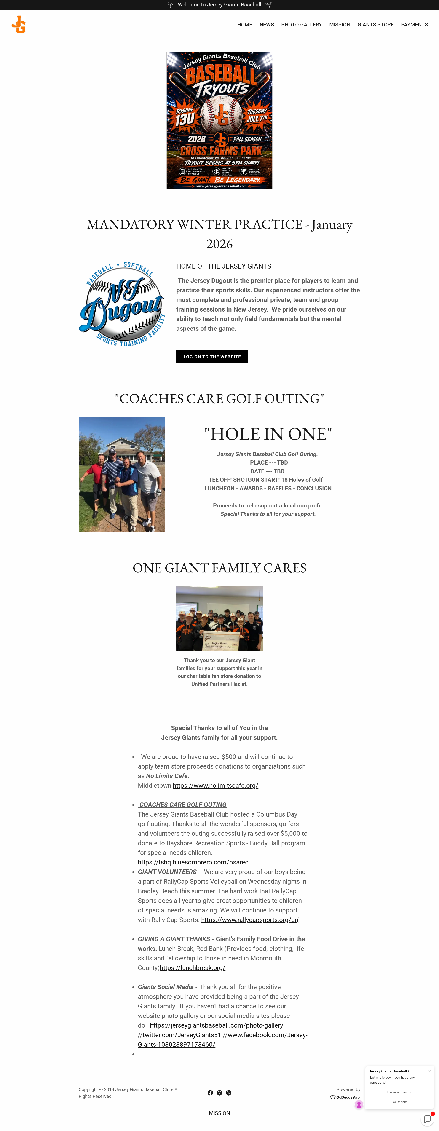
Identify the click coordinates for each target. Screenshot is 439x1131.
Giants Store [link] (376, 25)
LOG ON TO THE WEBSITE (212, 356)
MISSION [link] (339, 25)
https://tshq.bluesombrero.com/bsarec (193, 862)
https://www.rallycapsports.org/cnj (250, 920)
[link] (18, 24)
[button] (427, 1119)
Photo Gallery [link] (301, 25)
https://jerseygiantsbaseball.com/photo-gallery (216, 1025)
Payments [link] (414, 25)
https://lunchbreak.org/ (192, 968)
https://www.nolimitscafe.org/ (215, 785)
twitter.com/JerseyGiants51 (182, 1035)
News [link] (267, 25)
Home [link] (244, 25)
